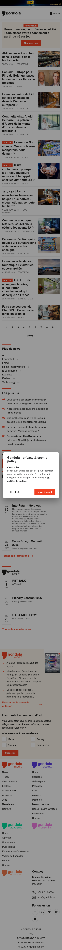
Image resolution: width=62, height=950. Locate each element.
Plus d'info (15, 492)
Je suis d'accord (44, 492)
